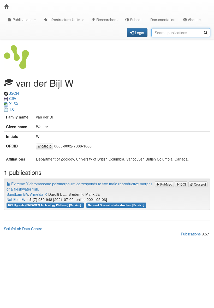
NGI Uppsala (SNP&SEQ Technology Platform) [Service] (45, 205)
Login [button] (139, 32)
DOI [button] (183, 184)
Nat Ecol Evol (17, 199)
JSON (13, 93)
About (193, 19)
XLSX (13, 103)
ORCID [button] (46, 146)
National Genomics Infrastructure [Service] (116, 205)
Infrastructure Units (64, 19)
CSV (12, 98)
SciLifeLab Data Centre (23, 228)
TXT (12, 109)
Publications (22, 19)
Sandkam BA (17, 194)
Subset (135, 19)
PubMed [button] (165, 184)
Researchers (106, 19)
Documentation (162, 19)
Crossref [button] (199, 184)
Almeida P (38, 194)
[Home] (6, 6)
